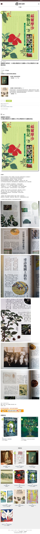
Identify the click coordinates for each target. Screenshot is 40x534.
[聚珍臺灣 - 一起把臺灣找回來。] (20, 4)
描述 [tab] (1, 114)
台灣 (3, 106)
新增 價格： (13, 93)
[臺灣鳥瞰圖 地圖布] (7, 477)
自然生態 (4, 61)
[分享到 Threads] (5, 109)
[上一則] (3, 68)
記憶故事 (19, 530)
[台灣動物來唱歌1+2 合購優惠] (7, 497)
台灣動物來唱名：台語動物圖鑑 (6, 439)
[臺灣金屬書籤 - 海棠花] (7, 458)
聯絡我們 (30, 530)
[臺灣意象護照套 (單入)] (32, 458)
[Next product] (1, 68)
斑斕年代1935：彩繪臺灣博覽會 (7, 524)
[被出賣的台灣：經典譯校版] (19, 458)
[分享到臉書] (1, 109)
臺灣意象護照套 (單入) (32, 466)
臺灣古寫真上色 (23, 530)
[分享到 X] (3, 109)
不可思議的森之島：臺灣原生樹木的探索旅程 (28, 439)
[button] (1, 4)
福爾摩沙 (8, 106)
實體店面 (12, 530)
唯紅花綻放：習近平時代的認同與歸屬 (19, 486)
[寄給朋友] (7, 109)
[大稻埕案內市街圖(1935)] (32, 497)
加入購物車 (9, 100)
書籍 (1, 61)
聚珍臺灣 (11, 106)
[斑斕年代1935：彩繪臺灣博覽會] (7, 516)
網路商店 (15, 530)
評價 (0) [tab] (4, 114)
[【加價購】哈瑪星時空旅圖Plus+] (19, 497)
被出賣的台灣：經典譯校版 (19, 466)
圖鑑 (4, 106)
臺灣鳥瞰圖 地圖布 (7, 485)
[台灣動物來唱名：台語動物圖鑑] (32, 477)
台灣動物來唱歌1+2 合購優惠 (6, 505)
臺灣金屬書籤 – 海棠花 (6, 466)
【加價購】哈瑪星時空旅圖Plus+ (19, 505)
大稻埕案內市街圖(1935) (32, 505)
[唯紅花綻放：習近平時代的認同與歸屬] (19, 477)
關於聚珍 (9, 530)
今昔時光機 (27, 530)
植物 (6, 106)
